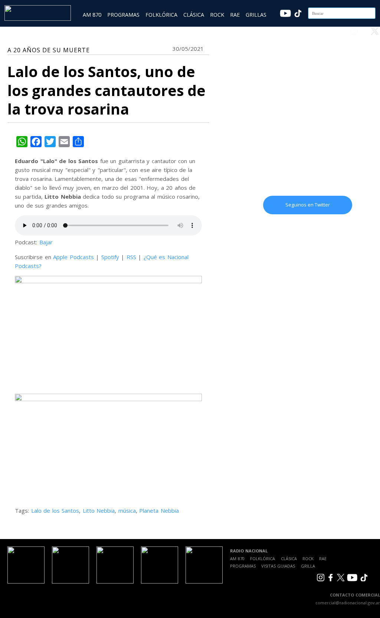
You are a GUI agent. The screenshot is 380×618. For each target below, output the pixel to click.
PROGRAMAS (123, 14)
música (127, 510)
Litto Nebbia (99, 510)
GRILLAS (256, 14)
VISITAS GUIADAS (278, 566)
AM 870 (92, 14)
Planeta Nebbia (159, 510)
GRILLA (308, 566)
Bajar (46, 242)
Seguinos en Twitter (307, 204)
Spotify (110, 257)
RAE (235, 14)
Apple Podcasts (73, 257)
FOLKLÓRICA (161, 14)
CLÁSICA (193, 14)
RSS (131, 257)
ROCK (217, 14)
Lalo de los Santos (55, 510)
